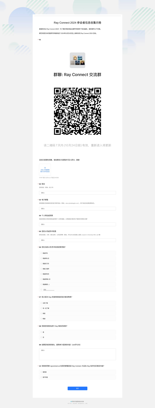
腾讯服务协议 (81, 403)
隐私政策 (75, 403)
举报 (86, 403)
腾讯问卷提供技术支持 (78, 401)
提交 (77, 388)
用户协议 (70, 403)
